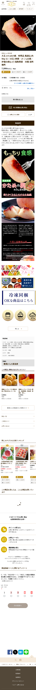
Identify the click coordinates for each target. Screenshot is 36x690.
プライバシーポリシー (18, 681)
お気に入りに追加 (14, 114)
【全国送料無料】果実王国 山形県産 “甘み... (21, 462)
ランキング (29, 9)
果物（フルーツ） (21, 664)
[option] (18, 33)
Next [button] (32, 32)
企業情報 (18, 669)
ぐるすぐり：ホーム (7, 664)
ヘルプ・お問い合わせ (18, 685)
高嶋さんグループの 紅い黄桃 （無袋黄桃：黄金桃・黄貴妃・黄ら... (26, 391)
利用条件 (18, 673)
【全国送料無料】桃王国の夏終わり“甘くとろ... (7, 463)
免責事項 (18, 677)
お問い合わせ (5, 426)
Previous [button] (3, 32)
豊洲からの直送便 (6, 398)
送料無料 (21, 9)
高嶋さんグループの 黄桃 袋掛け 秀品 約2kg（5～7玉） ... (9, 391)
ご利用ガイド (5, 421)
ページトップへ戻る (31, 656)
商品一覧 (4, 416)
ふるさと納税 (12, 9)
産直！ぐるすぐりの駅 (7, 472)
